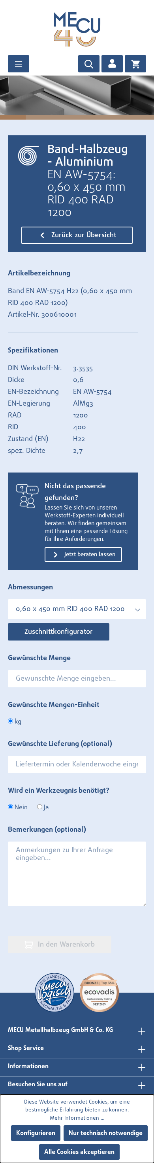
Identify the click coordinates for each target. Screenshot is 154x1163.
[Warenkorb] (135, 63)
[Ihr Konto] (112, 63)
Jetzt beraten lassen (89, 555)
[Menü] (18, 63)
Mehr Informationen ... (77, 1118)
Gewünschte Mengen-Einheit (54, 705)
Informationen (28, 1066)
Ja (45, 807)
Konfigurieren (35, 1133)
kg (17, 721)
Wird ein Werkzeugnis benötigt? (58, 790)
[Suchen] (89, 63)
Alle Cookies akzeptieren (79, 1152)
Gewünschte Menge (39, 658)
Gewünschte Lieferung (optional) (60, 744)
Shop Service (26, 1048)
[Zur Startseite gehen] (77, 29)
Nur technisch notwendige (106, 1133)
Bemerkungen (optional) (47, 829)
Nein (20, 807)
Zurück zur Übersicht (82, 235)
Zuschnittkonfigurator (58, 631)
